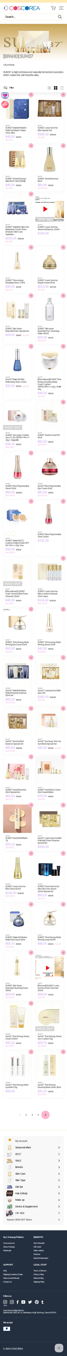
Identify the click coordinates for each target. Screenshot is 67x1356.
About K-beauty (9, 1247)
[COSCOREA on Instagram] (12, 1302)
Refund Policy (39, 1278)
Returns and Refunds (11, 1278)
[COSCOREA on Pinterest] (37, 1302)
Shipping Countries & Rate (13, 1274)
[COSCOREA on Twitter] (30, 1302)
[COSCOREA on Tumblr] (42, 1302)
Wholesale (7, 1250)
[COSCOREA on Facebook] (18, 1302)
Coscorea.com (9, 1243)
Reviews (37, 1254)
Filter (11, 87)
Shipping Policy (39, 1282)
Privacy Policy (39, 1274)
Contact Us (7, 1282)
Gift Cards (37, 1247)
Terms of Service (40, 1271)
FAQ (5, 1271)
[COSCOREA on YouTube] (23, 1302)
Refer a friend (38, 1250)
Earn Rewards (39, 1243)
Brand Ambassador (41, 1258)
